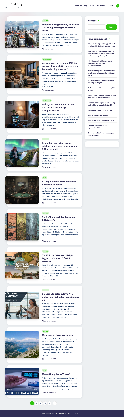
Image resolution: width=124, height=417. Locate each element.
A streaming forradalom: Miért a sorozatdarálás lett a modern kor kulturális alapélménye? (60, 66)
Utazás (45, 20)
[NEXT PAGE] (55, 403)
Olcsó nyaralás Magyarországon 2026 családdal (101, 134)
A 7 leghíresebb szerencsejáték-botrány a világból (101, 81)
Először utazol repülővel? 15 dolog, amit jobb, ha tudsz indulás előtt (60, 296)
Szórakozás (47, 59)
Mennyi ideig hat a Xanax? (56, 374)
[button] (55, 403)
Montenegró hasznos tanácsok (59, 335)
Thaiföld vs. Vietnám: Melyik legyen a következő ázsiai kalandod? (57, 258)
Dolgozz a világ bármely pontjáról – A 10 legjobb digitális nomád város (60, 27)
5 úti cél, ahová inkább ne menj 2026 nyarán (102, 89)
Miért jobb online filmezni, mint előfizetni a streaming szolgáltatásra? (58, 107)
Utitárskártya (14, 4)
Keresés (92, 20)
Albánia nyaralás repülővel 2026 (101, 120)
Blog (44, 177)
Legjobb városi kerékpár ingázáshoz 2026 (97, 127)
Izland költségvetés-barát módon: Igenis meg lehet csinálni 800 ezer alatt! (59, 146)
